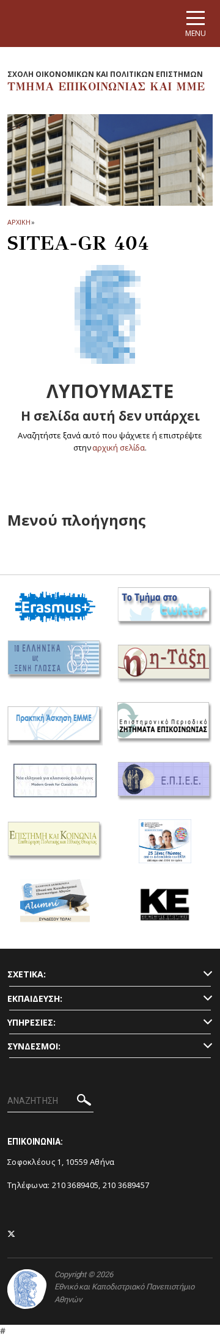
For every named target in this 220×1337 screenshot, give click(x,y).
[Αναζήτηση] (84, 1101)
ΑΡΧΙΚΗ (18, 221)
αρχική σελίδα (118, 447)
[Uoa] (26, 1289)
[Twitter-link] (11, 1234)
